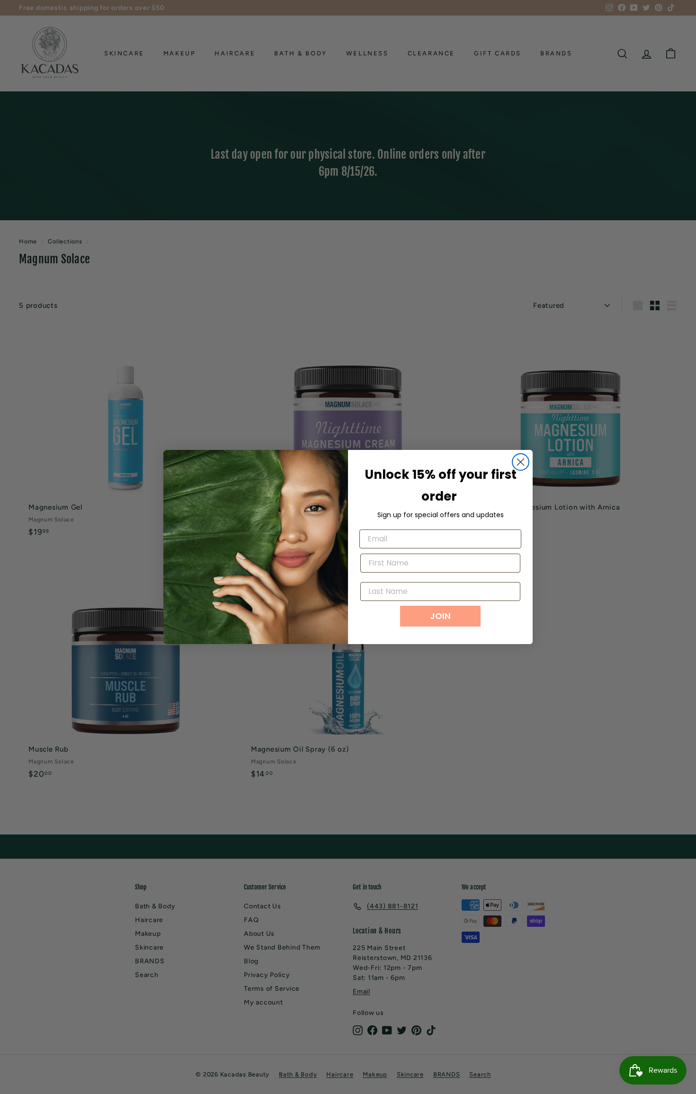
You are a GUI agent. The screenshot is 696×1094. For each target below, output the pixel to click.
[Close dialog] (520, 462)
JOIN (440, 616)
